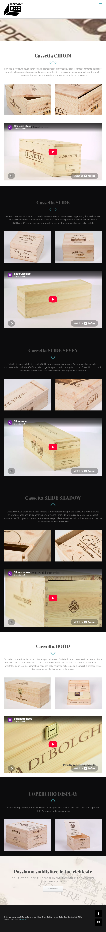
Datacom (23, 919)
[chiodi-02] (78, 84)
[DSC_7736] (78, 678)
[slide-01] (78, 232)
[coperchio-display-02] (78, 820)
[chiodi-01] (27, 84)
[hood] (27, 678)
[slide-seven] (27, 380)
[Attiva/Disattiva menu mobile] (100, 4)
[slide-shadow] (27, 531)
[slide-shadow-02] (78, 531)
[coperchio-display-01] (27, 820)
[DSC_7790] (78, 380)
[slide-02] (27, 232)
